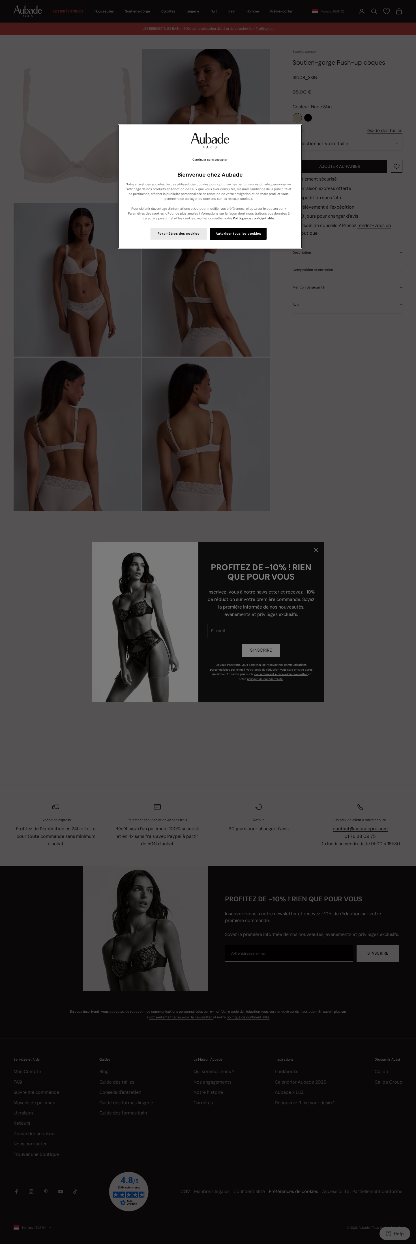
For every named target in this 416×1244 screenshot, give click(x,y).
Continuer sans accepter (209, 160)
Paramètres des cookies (179, 234)
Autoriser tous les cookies (238, 234)
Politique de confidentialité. (254, 218)
